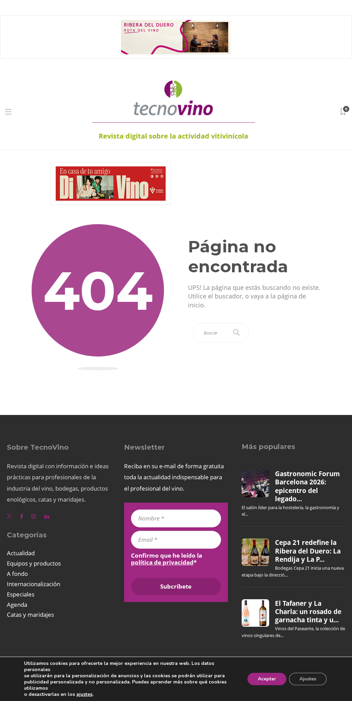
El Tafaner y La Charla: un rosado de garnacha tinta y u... (308, 611)
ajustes (84, 694)
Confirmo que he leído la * (166, 559)
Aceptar (267, 679)
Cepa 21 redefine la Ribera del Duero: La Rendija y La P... (308, 550)
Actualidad (21, 553)
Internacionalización (33, 584)
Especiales (20, 594)
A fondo (17, 574)
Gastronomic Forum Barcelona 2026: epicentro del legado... (307, 486)
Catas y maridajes (30, 614)
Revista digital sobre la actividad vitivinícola (173, 136)
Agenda (17, 605)
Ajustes (307, 679)
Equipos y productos (34, 563)
